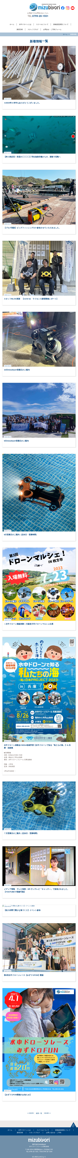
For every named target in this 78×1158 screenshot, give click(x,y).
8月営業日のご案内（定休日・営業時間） (21, 535)
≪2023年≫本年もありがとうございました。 (22, 103)
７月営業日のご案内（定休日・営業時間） (21, 833)
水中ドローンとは (25, 24)
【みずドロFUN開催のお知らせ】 (17, 1095)
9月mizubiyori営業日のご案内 (16, 441)
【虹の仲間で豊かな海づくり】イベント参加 (22, 910)
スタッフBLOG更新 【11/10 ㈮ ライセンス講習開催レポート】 (31, 299)
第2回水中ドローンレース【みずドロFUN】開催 (23, 975)
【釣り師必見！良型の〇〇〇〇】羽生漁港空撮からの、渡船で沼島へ (32, 157)
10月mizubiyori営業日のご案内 (17, 370)
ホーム (12, 24)
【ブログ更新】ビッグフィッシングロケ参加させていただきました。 (32, 228)
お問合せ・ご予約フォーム (52, 29)
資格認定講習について (60, 24)
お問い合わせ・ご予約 (53, 1133)
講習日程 (20, 29)
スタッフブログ (33, 29)
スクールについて (42, 24)
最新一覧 (39, 1113)
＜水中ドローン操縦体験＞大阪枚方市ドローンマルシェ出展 (28, 624)
